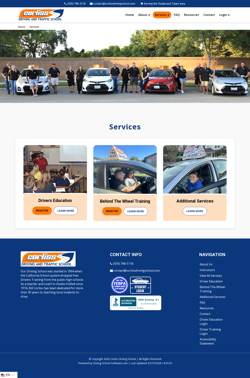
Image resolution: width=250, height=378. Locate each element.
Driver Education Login (211, 321)
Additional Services (212, 297)
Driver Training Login (210, 331)
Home (130, 15)
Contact (209, 15)
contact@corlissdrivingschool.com (136, 271)
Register (42, 210)
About (143, 15)
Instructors (207, 270)
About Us (206, 264)
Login (223, 15)
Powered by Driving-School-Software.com (103, 363)
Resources (191, 15)
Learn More (65, 210)
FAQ (177, 15)
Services (161, 15)
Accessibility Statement (208, 341)
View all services (211, 276)
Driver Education (211, 281)
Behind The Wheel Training (212, 289)
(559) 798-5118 (122, 264)
